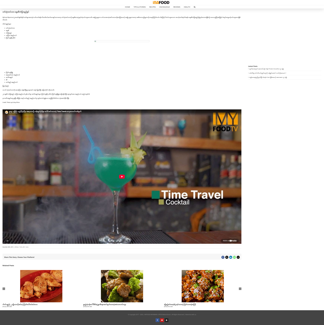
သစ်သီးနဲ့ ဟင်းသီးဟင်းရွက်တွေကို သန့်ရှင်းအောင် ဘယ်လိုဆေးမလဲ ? (267, 73)
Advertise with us (190, 314)
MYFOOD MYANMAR (151, 314)
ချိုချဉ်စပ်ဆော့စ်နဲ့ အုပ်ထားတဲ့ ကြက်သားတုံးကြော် (18, 304)
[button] (194, 7)
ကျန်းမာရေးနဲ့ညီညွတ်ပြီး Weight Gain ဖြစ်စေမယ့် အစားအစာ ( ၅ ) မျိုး (268, 77)
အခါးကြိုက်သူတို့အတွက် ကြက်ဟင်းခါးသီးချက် (98, 285)
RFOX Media (162, 314)
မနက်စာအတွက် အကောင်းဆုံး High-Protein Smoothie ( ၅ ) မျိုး (266, 69)
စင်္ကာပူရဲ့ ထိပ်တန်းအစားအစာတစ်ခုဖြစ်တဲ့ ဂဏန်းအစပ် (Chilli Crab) (186, 285)
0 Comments (99, 287)
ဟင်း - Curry (25, 247)
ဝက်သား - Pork (18, 247)
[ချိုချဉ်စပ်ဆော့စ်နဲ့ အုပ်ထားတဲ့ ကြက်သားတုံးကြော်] (41, 271)
